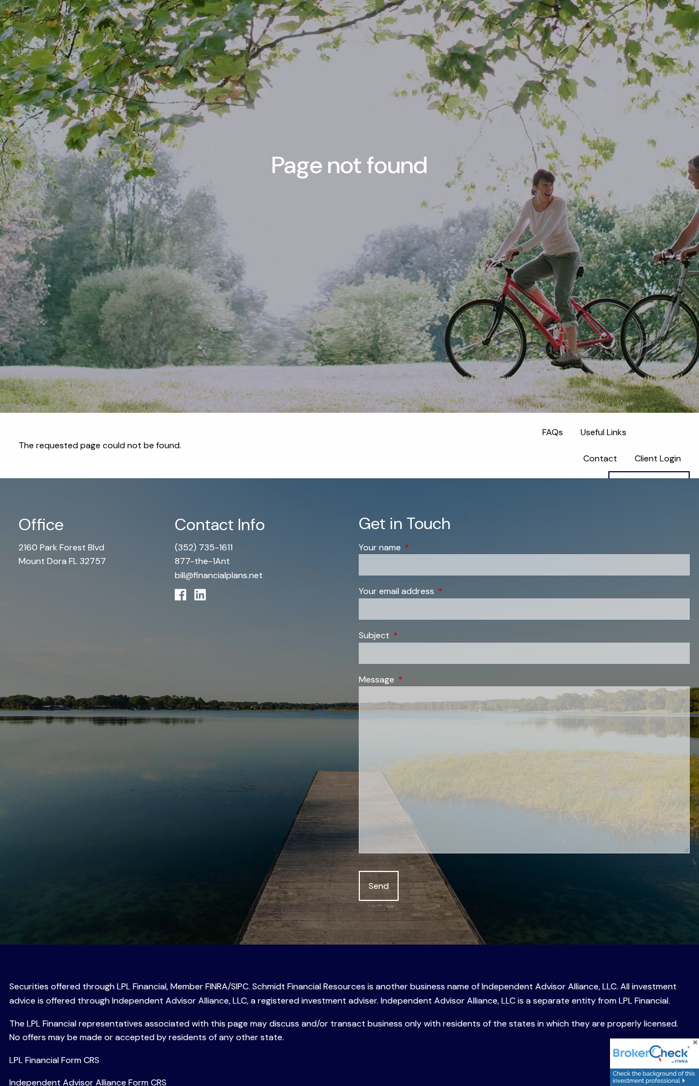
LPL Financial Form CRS (54, 1060)
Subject (416, 635)
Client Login (658, 458)
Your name (421, 547)
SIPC (239, 986)
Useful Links (603, 432)
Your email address (438, 591)
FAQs (552, 432)
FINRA (216, 986)
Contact (600, 458)
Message (418, 679)
